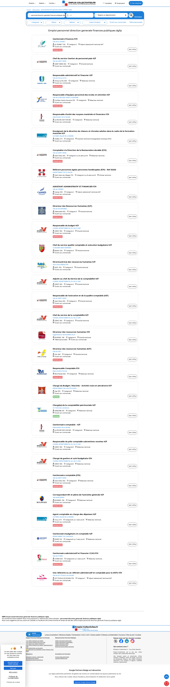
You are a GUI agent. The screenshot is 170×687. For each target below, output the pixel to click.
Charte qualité (95, 635)
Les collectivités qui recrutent (34, 648)
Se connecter (136, 3)
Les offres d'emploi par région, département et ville (39, 645)
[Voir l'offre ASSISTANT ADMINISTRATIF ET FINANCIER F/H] (85, 191)
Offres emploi (36, 9)
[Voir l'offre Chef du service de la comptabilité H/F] (85, 318)
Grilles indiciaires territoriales (63, 641)
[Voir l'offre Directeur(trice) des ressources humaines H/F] (85, 265)
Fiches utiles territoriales (62, 657)
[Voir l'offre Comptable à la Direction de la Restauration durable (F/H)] (85, 155)
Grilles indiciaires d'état (61, 643)
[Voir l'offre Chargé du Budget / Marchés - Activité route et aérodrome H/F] (85, 390)
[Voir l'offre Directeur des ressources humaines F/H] (85, 335)
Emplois (32, 3)
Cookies (138, 635)
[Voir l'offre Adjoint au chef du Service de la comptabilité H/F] (85, 282)
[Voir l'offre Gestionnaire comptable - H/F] (85, 428)
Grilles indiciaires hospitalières (64, 642)
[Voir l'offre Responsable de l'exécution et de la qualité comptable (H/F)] (85, 300)
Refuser (13, 668)
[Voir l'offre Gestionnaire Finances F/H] (85, 43)
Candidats (108, 3)
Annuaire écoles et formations (34, 660)
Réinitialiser (138, 17)
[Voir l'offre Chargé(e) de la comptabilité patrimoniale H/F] (85, 410)
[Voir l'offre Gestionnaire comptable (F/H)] (85, 480)
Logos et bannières (51, 635)
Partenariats (76, 635)
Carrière (52, 3)
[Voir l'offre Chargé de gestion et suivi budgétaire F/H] (85, 462)
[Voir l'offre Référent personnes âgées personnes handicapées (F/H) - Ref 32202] (85, 173)
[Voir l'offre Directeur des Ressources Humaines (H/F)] (85, 211)
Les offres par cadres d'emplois (35, 643)
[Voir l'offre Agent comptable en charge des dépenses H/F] (85, 519)
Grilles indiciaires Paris (61, 645)
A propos (122, 635)
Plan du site (130, 635)
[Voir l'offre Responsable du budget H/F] (85, 230)
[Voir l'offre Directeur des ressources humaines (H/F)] (85, 353)
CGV (87, 635)
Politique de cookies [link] (13, 682)
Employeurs (121, 3)
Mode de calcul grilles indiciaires (64, 646)
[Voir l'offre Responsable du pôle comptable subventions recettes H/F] (85, 445)
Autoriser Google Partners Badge (85, 682)
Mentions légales (65, 635)
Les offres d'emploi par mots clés (35, 642)
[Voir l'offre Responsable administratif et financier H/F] (85, 80)
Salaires (42, 3)
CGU (83, 635)
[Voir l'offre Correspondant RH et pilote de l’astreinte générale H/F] (85, 499)
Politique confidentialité (109, 635)
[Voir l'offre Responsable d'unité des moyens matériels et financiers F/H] (85, 117)
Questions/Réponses (61, 658)
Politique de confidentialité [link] (13, 677)
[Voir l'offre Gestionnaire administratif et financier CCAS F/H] (85, 558)
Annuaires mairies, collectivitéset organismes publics (34, 657)
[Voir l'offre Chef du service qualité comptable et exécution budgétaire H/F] (85, 248)
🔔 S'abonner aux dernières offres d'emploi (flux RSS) (40, 650)
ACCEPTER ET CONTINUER (13, 663)
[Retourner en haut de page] (166, 676)
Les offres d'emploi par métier (34, 641)
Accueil (29, 9)
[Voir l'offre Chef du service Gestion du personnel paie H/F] (85, 62)
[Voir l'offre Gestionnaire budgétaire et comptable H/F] (85, 538)
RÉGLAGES (13, 672)
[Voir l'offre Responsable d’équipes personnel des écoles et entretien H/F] (85, 99)
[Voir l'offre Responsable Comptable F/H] (85, 372)
